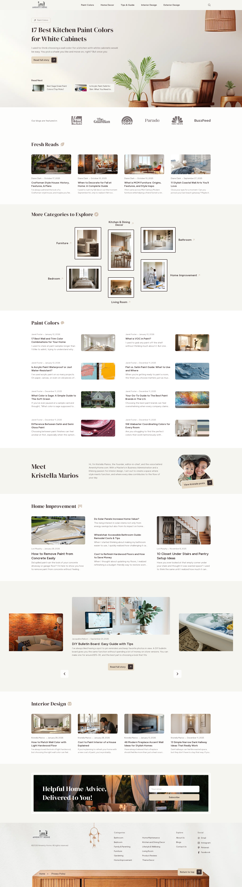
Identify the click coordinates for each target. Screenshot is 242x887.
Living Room (147, 851)
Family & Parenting (122, 847)
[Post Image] (51, 164)
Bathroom (118, 838)
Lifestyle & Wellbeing (151, 847)
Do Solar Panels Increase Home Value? (116, 518)
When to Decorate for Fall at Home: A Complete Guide (94, 184)
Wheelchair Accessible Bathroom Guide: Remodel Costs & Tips (117, 536)
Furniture (118, 851)
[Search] (209, 5)
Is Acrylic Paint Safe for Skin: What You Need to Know (100, 89)
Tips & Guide (127, 5)
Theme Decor (148, 860)
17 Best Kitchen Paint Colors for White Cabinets (72, 34)
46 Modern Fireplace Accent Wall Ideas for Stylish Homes (143, 744)
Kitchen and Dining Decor (153, 842)
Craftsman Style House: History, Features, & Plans (50, 184)
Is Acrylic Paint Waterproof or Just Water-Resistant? (51, 369)
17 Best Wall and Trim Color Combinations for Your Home (48, 340)
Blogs (178, 842)
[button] (64, 674)
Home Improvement (123, 860)
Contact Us (181, 847)
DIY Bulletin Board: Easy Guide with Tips (102, 644)
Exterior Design (172, 5)
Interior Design (149, 5)
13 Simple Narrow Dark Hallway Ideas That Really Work (189, 744)
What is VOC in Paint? (138, 338)
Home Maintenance (151, 838)
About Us (180, 838)
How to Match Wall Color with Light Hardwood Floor (48, 744)
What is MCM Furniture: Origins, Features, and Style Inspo (142, 184)
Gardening (118, 855)
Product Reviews (149, 855)
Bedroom (118, 842)
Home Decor (107, 5)
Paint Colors (87, 5)
